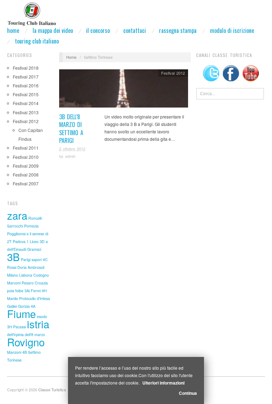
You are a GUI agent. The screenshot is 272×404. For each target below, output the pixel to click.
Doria (22, 267)
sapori (37, 259)
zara (17, 215)
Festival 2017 (26, 77)
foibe (19, 290)
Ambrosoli (36, 267)
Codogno (41, 275)
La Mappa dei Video (53, 30)
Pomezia (31, 226)
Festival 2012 (26, 121)
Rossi (11, 267)
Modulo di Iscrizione (232, 30)
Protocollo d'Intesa (34, 298)
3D (42, 241)
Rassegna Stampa (178, 30)
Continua (188, 393)
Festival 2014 (26, 103)
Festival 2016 (26, 85)
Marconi (14, 282)
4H (44, 290)
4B (24, 352)
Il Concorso (98, 30)
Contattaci (134, 30)
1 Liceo (33, 241)
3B (13, 256)
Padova (19, 241)
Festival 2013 (26, 112)
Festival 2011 (26, 148)
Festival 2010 (26, 157)
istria (38, 323)
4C (45, 259)
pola (10, 290)
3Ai (27, 290)
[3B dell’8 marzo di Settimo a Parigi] (123, 90)
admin (70, 156)
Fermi (36, 290)
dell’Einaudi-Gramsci (24, 249)
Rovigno (26, 341)
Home (13, 30)
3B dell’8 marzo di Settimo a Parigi (71, 128)
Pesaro (28, 282)
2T (9, 241)
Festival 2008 (26, 175)
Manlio (12, 298)
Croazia (41, 282)
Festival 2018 (26, 68)
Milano (12, 275)
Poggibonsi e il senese (25, 233)
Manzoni (14, 352)
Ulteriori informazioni (163, 383)
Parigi (25, 259)
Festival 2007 (26, 183)
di (46, 233)
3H (9, 326)
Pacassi (19, 326)
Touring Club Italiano (37, 41)
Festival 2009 (26, 166)
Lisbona (25, 275)
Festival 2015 (26, 94)
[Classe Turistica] (31, 11)
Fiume (21, 313)
